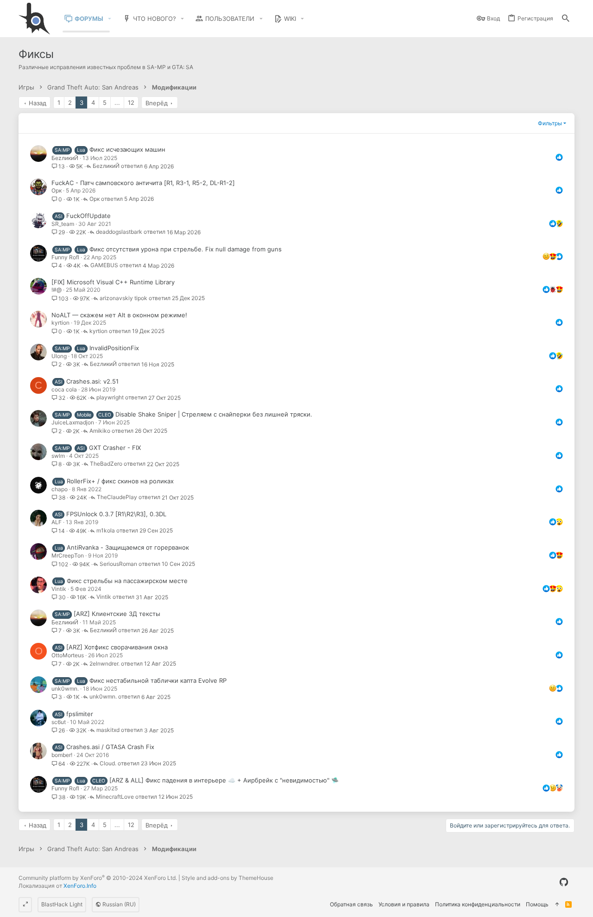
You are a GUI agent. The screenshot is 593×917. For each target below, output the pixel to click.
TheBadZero (106, 464)
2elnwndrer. (104, 664)
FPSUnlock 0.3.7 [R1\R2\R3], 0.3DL (116, 514)
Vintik (58, 588)
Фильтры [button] (550, 123)
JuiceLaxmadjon (72, 422)
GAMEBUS (104, 266)
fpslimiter (79, 714)
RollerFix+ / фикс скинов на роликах (120, 481)
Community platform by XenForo (98, 877)
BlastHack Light (61, 904)
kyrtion (60, 322)
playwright (110, 398)
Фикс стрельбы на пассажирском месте (127, 580)
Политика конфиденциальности (477, 904)
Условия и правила (404, 904)
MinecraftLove (115, 797)
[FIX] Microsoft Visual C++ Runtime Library (113, 282)
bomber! (61, 754)
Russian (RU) (118, 904)
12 (131, 102)
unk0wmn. (65, 688)
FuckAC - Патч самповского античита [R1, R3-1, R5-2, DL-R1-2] (143, 182)
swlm (58, 455)
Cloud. (108, 764)
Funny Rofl (65, 257)
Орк (56, 190)
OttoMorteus (67, 655)
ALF (56, 522)
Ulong (59, 356)
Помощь (537, 904)
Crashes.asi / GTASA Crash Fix (110, 746)
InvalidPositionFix (114, 348)
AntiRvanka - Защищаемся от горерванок (128, 547)
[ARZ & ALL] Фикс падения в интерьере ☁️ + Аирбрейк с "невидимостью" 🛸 (224, 780)
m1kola (105, 531)
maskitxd (108, 730)
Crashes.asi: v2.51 (92, 381)
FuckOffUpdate (88, 215)
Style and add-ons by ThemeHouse (227, 877)
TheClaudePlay (117, 497)
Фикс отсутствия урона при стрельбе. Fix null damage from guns (185, 249)
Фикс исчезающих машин (127, 149)
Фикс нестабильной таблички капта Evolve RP (158, 680)
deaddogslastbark (119, 232)
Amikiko (99, 431)
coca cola (64, 389)
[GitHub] (564, 882)
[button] (109, 18)
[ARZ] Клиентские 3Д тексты (117, 613)
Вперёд (156, 103)
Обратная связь (351, 904)
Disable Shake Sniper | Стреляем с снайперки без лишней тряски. (213, 414)
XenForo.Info (79, 885)
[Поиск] (565, 19)
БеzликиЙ (64, 157)
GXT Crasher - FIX (115, 447)
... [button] (117, 102)
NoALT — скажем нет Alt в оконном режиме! (119, 315)
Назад (37, 103)
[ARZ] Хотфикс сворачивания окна (117, 647)
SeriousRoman (118, 564)
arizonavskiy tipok (123, 298)
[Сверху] (556, 904)
